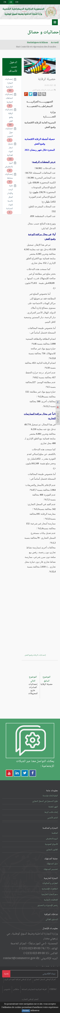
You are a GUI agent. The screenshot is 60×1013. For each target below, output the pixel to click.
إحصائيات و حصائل (44, 32)
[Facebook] (58, 402)
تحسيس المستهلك (51, 869)
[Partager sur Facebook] (35, 94)
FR (5, 2)
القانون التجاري (52, 849)
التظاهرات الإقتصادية (50, 889)
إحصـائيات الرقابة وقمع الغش (42, 90)
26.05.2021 (48, 85)
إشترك (6, 974)
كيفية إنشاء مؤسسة (50, 795)
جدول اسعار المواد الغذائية (10, 149)
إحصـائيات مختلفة (10, 176)
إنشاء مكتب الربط (51, 812)
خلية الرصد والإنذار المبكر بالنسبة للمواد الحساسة (10, 197)
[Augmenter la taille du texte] (44, 94)
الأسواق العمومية (51, 844)
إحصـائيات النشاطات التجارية (10, 98)
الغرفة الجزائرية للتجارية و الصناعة (34, 989)
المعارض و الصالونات (50, 883)
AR (10, 2)
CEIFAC (53, 989)
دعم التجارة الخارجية (50, 894)
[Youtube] (58, 407)
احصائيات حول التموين (10, 132)
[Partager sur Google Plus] (26, 94)
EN (16, 2)
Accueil (55, 42)
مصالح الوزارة (57, 418)
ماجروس (7, 989)
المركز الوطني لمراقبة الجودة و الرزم (18, 979)
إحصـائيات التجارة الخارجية (10, 83)
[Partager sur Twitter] (30, 94)
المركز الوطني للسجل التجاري (45, 979)
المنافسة (55, 833)
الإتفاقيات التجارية (51, 900)
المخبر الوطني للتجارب (30, 999)
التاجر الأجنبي (52, 818)
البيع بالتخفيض (10, 165)
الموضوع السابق (46, 680)
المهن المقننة (53, 807)
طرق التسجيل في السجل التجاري (45, 801)
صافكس (16, 989)
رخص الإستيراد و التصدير (48, 905)
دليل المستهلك (52, 864)
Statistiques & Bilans (37, 42)
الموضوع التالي (33, 685)
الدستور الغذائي (52, 919)
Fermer (26, 1010)
